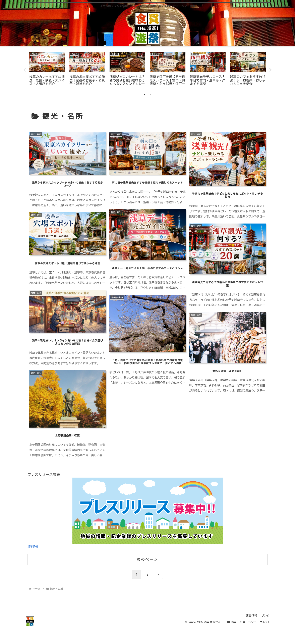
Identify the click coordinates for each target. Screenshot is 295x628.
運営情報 (251, 615)
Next (271, 70)
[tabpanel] (47, 69)
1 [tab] (144, 95)
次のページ (147, 559)
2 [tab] (151, 95)
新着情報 (32, 546)
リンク (265, 615)
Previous (24, 70)
